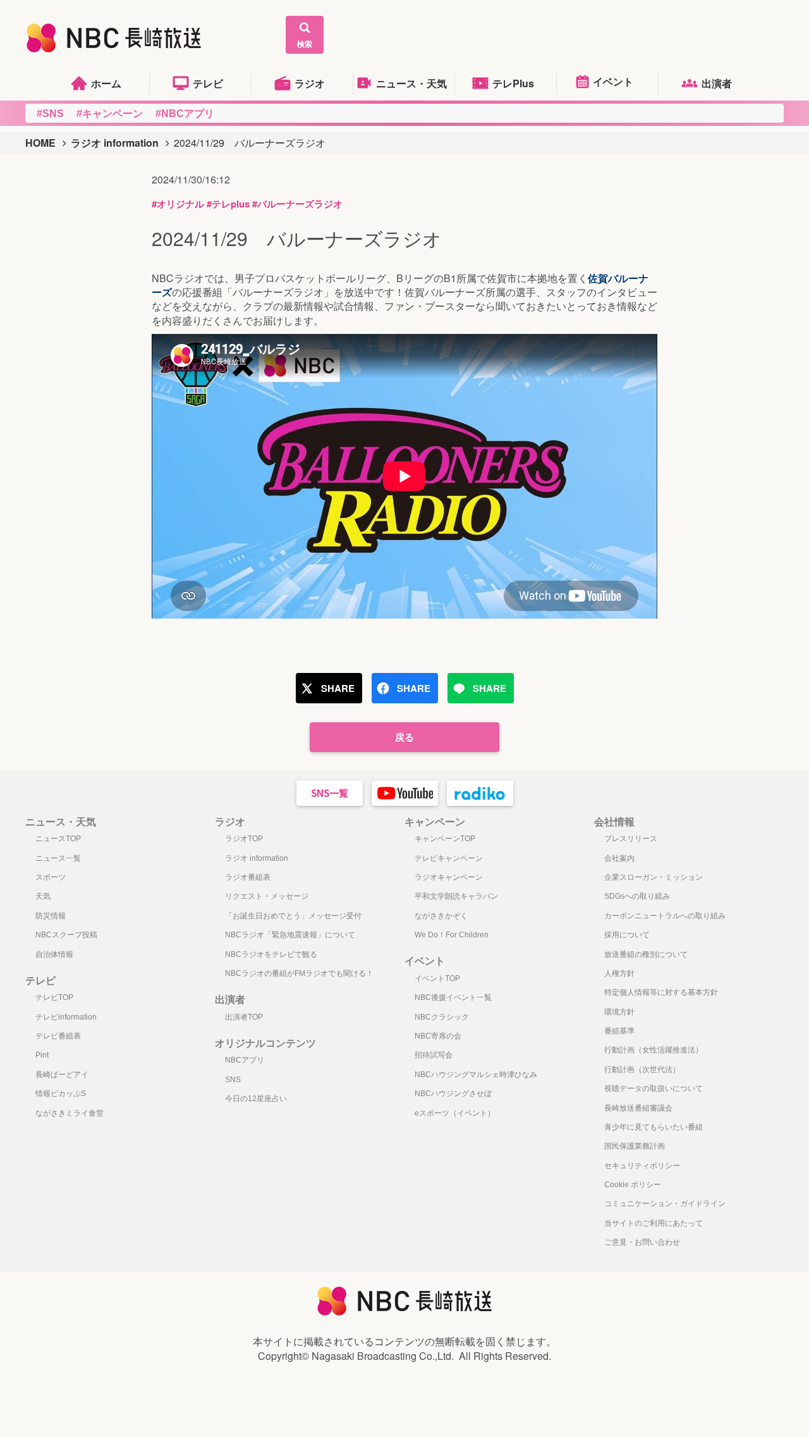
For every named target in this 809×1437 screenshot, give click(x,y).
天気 (43, 896)
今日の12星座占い (256, 1098)
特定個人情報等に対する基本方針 (661, 992)
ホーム (106, 83)
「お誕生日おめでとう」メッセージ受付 (293, 915)
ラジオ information (115, 142)
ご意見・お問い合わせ (642, 1242)
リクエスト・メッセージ (266, 896)
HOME (40, 142)
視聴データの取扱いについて (653, 1088)
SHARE (338, 688)
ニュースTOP (58, 838)
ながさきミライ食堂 (69, 1113)
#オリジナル (178, 204)
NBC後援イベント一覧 (453, 997)
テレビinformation (66, 1017)
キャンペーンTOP (445, 838)
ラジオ (310, 83)
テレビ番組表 (58, 1036)
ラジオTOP (244, 838)
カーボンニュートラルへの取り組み (665, 915)
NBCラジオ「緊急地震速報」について (290, 934)
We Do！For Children (452, 934)
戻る (404, 737)
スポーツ (50, 877)
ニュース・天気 (411, 83)
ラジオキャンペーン (449, 877)
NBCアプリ (244, 1060)
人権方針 (619, 973)
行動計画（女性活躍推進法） (653, 1049)
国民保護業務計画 (634, 1146)
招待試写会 (434, 1055)
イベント (613, 81)
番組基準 (619, 1031)
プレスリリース (630, 838)
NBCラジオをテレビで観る (271, 954)
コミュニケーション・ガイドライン (665, 1203)
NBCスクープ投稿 (66, 934)
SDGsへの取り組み (637, 896)
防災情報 (50, 915)
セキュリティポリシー (642, 1165)
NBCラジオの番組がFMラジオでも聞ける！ (299, 973)
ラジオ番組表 (248, 877)
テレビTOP (54, 997)
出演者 (717, 83)
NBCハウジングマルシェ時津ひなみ (476, 1074)
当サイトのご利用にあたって (653, 1223)
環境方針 (619, 1012)
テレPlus (513, 83)
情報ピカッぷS (60, 1093)
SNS (233, 1079)
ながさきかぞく (441, 915)
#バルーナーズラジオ (297, 204)
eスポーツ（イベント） (455, 1113)
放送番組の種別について (646, 954)
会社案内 (619, 858)
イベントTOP (437, 978)
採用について (627, 934)
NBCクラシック (442, 1017)
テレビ (208, 83)
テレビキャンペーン (449, 858)
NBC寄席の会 (438, 1036)
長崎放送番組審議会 (638, 1108)
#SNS (50, 113)
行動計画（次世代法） (642, 1069)
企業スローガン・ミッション (653, 877)
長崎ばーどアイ (61, 1074)
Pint (42, 1055)
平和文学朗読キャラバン (456, 896)
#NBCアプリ (184, 113)
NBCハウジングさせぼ (453, 1093)
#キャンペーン (109, 113)
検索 (304, 43)
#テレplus (228, 204)
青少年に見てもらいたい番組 (653, 1127)
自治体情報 (54, 954)
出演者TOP (244, 1017)
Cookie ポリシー (632, 1184)
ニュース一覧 (58, 858)
